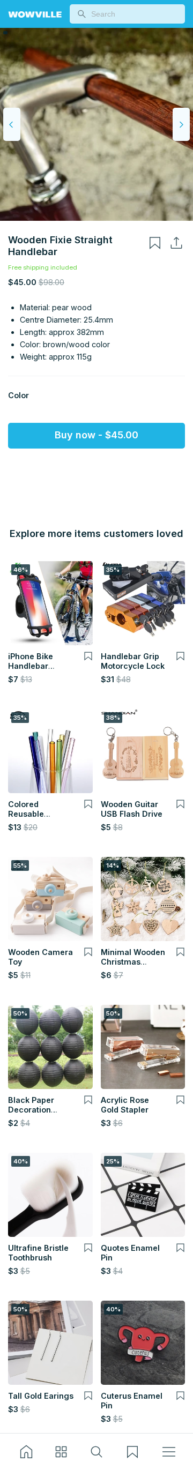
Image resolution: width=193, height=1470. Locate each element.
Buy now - (96, 435)
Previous (11, 124)
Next (181, 124)
